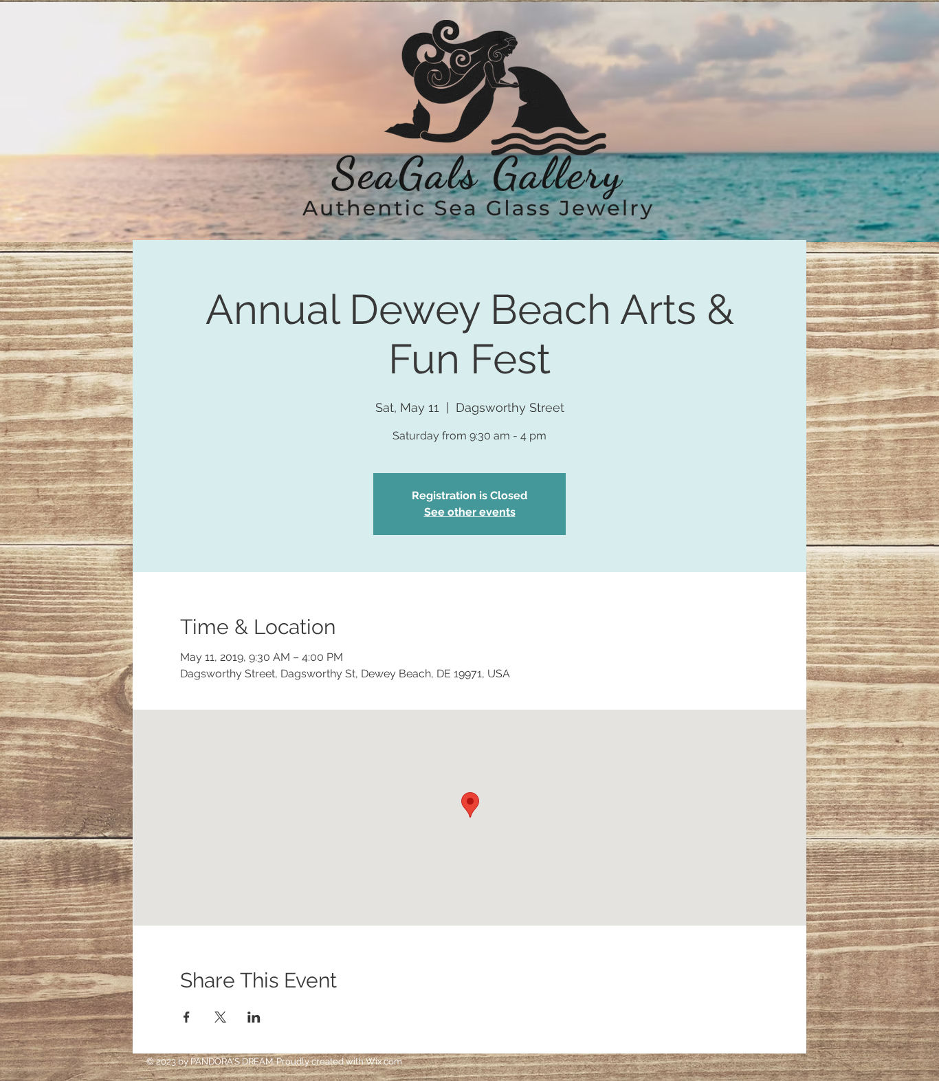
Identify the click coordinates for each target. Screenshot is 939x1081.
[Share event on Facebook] (186, 1017)
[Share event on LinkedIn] (254, 1017)
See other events (470, 511)
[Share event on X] (220, 1017)
